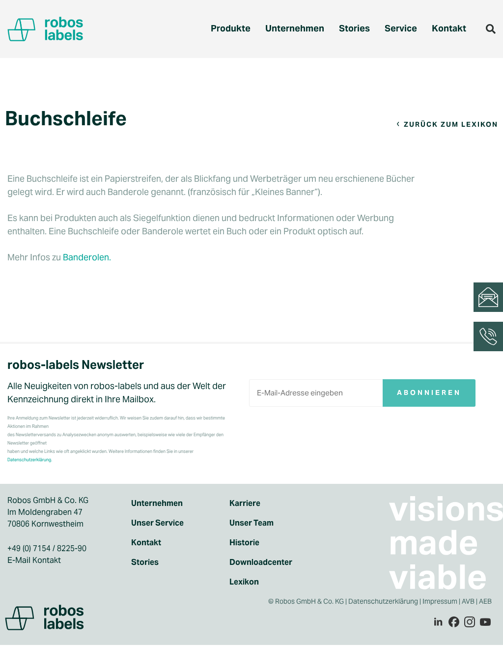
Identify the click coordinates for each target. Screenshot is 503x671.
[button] (491, 29)
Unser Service (157, 523)
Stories (354, 28)
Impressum (439, 601)
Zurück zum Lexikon (451, 124)
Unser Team (251, 523)
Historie (244, 542)
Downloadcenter (260, 562)
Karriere (244, 503)
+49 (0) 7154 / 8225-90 (46, 548)
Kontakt (449, 28)
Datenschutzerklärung (383, 601)
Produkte (231, 28)
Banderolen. (87, 257)
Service (401, 28)
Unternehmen (294, 28)
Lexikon (244, 582)
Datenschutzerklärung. (29, 460)
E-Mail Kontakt (34, 560)
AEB (486, 601)
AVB (468, 601)
